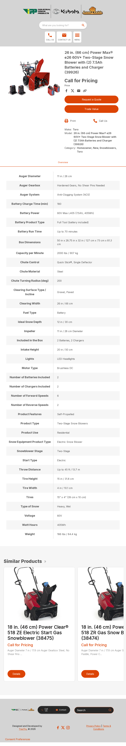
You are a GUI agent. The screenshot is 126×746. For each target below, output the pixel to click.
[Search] (110, 710)
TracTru (23, 729)
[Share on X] (72, 91)
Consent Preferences (17, 739)
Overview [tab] (63, 162)
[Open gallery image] (34, 77)
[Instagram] (68, 727)
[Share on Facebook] (66, 91)
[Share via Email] (79, 91)
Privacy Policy (93, 726)
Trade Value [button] (91, 109)
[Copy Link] (85, 91)
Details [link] (16, 673)
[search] (83, 25)
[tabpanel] (34, 77)
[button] (50, 37)
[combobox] (63, 25)
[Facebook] (58, 727)
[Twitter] (63, 727)
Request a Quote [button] (91, 99)
